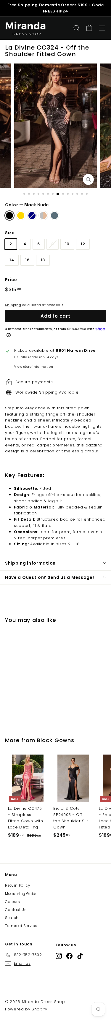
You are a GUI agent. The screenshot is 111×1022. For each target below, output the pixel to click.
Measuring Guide (21, 893)
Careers (12, 901)
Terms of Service (21, 925)
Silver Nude (43, 215)
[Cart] (89, 28)
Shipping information (30, 563)
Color (27, 205)
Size (10, 233)
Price (11, 280)
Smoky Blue (54, 215)
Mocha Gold (20, 215)
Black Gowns (55, 740)
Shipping (13, 304)
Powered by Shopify (26, 1009)
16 (27, 260)
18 (43, 260)
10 (67, 244)
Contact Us (16, 909)
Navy (32, 215)
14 (11, 260)
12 (83, 244)
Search (12, 917)
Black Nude (9, 215)
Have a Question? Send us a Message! (49, 577)
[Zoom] (88, 179)
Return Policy (17, 885)
